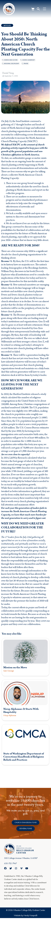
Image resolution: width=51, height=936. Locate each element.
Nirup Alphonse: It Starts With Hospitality (21, 710)
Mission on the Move (15, 667)
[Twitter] (10, 868)
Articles (7, 25)
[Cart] (32, 9)
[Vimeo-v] (21, 868)
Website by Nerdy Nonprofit (25, 915)
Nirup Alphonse (9, 715)
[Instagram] (16, 868)
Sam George (8, 670)
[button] (38, 9)
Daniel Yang (8, 72)
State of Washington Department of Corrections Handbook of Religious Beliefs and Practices (23, 757)
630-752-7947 (10, 863)
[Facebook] (5, 868)
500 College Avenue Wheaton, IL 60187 (21, 858)
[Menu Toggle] (44, 9)
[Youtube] (27, 868)
